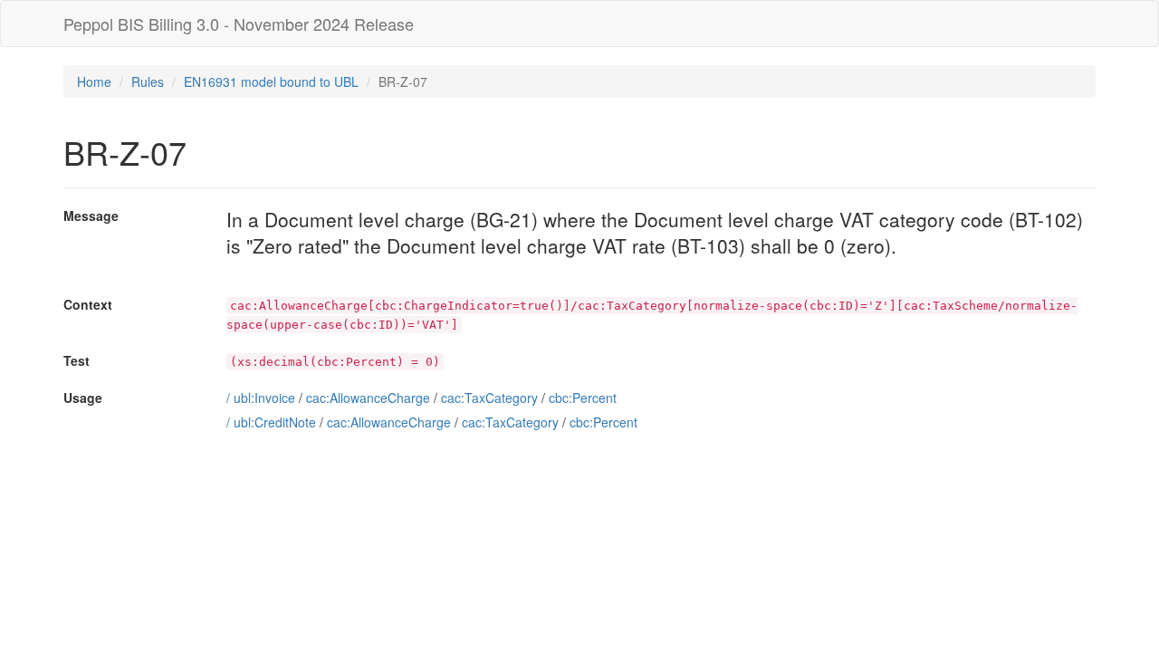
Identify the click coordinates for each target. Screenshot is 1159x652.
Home (94, 81)
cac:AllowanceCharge (368, 397)
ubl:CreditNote (275, 422)
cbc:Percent (583, 397)
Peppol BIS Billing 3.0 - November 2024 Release (238, 23)
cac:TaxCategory (489, 397)
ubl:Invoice (264, 397)
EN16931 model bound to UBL (271, 81)
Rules (147, 81)
